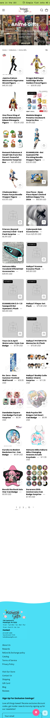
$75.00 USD (42, 306)
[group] (25, 2)
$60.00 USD (41, 199)
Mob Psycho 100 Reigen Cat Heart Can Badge (34, 415)
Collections (12, 50)
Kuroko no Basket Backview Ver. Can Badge (11, 452)
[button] (41, 10)
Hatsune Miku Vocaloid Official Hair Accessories (12, 269)
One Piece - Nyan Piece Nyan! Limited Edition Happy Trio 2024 (36, 196)
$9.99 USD (30, 122)
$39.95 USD (36, 85)
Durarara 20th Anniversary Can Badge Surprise (34, 492)
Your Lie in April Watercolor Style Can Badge (13, 343)
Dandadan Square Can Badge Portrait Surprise (12, 415)
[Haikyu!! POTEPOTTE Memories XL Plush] (37, 327)
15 (29, 507)
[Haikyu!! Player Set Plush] (37, 289)
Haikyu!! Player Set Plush (35, 304)
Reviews (5, 691)
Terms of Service (9, 660)
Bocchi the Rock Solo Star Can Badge (12, 490)
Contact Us (7, 675)
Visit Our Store (8, 671)
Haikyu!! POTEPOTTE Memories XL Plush (36, 342)
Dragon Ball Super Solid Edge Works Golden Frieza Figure (36, 80)
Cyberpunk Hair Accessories (34, 230)
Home (4, 50)
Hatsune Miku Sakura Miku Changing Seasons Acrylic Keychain (36, 453)
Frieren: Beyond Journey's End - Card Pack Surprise (12, 232)
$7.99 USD (18, 345)
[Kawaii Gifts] (25, 10)
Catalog (5, 656)
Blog (4, 687)
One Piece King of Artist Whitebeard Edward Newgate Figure (11, 119)
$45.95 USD (7, 85)
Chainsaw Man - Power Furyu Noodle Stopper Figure (12, 194)
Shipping (6, 679)
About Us (6, 645)
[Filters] (46, 50)
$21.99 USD (16, 162)
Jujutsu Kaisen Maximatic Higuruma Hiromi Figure (12, 80)
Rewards (6, 649)
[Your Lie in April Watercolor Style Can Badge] (13, 327)
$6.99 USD (6, 236)
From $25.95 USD (33, 234)
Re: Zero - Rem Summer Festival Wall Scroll (10, 378)
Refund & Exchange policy (13, 652)
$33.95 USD (31, 162)
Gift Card (6, 683)
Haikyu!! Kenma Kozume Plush (34, 267)
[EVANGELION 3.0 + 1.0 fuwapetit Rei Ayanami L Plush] (13, 289)
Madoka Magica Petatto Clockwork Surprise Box (35, 118)
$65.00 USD (7, 311)
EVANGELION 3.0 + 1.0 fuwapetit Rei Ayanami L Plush (12, 306)
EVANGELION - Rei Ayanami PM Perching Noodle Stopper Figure (34, 156)
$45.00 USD (31, 271)
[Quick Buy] (44, 222)
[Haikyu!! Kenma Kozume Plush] (37, 252)
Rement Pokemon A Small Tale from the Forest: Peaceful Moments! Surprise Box (12, 157)
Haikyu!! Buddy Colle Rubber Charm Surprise (36, 378)
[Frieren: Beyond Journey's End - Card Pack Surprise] (13, 215)
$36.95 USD (19, 122)
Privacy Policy (8, 664)
